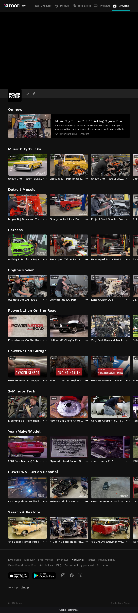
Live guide (46, 6)
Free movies (84, 6)
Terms (91, 559)
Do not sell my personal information (87, 565)
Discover (64, 6)
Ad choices (46, 565)
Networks (123, 6)
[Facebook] (71, 575)
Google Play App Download (44, 576)
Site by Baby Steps (120, 603)
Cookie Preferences (69, 610)
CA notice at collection (22, 565)
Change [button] (25, 587)
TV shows (104, 6)
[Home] (15, 5)
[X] (80, 575)
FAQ (58, 565)
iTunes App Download (18, 576)
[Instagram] (63, 575)
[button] (69, 126)
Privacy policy (106, 559)
